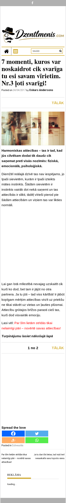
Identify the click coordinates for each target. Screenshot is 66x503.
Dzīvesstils (17, 445)
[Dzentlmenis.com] (6, 51)
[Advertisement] (33, 245)
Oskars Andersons (41, 90)
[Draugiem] (13, 440)
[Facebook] (13, 434)
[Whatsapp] (36, 440)
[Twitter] (36, 434)
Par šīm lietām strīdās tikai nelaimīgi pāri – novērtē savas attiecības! (16, 458)
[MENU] (15, 51)
